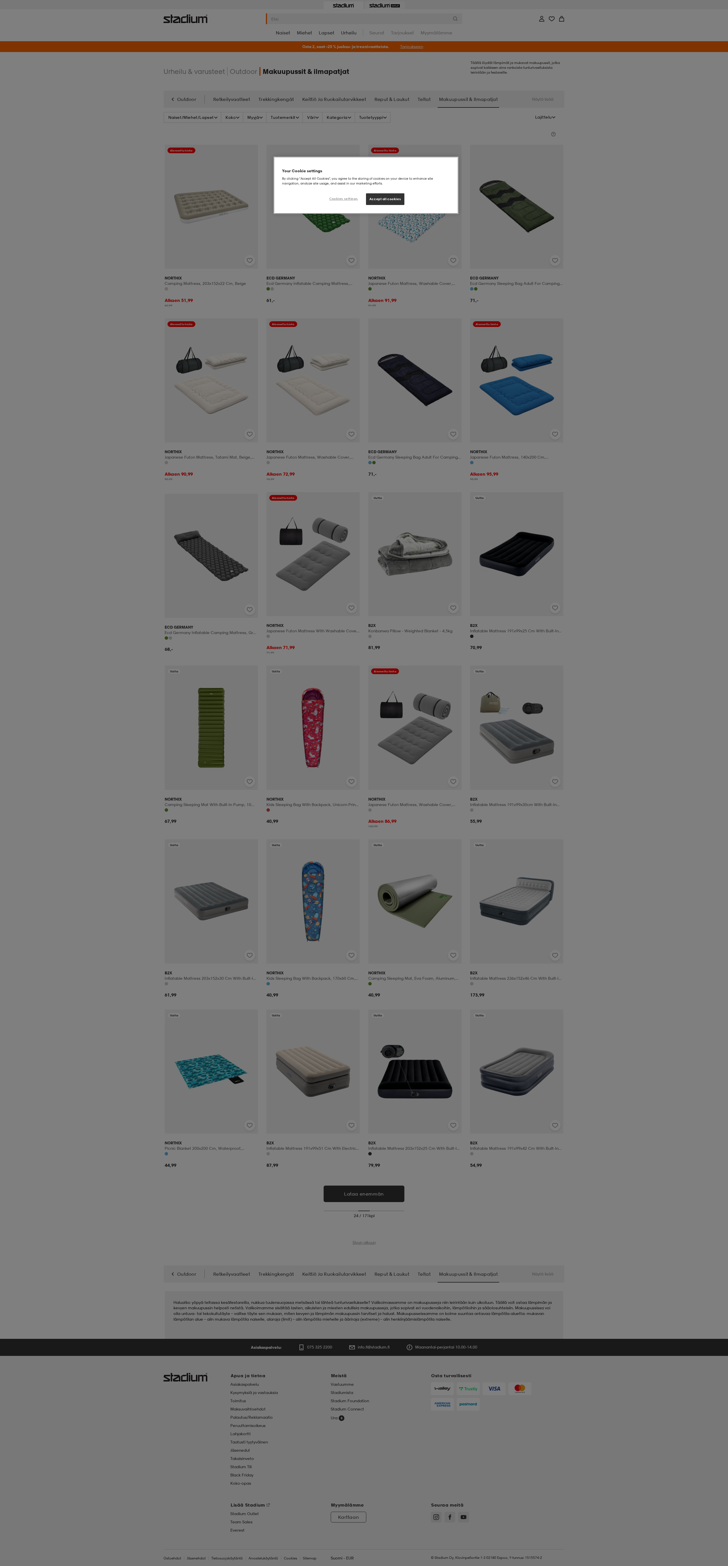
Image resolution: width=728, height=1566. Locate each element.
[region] (366, 185)
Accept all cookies (385, 199)
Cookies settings (343, 199)
